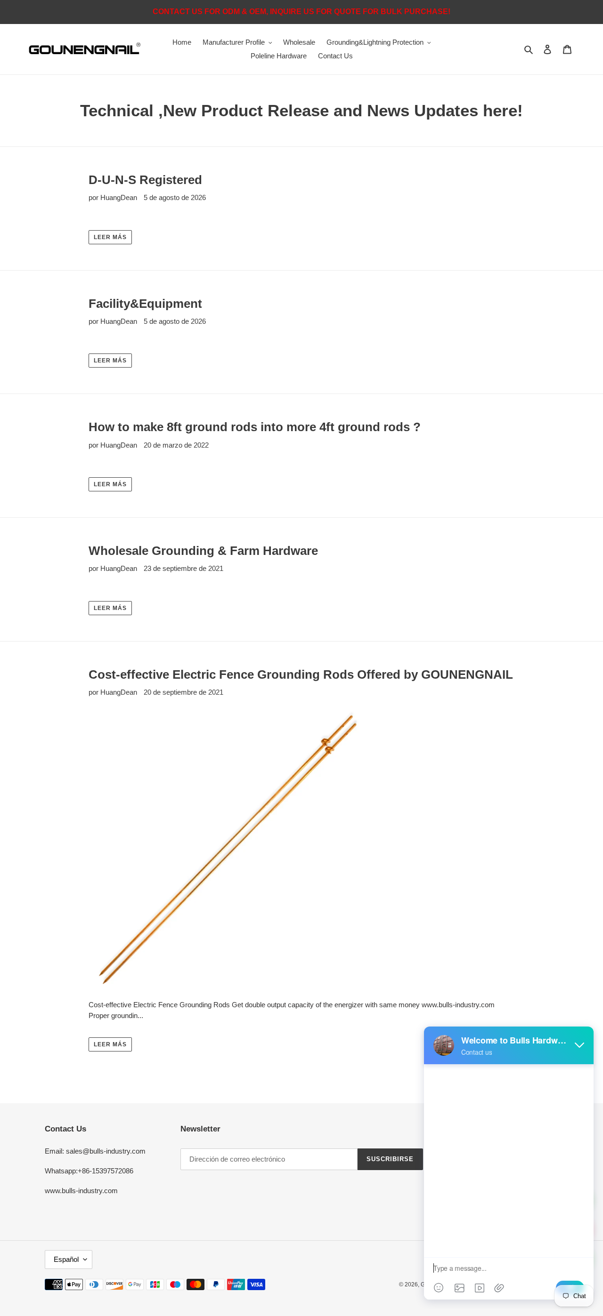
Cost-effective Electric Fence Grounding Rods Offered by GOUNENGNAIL (301, 674)
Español (66, 1259)
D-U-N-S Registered (145, 180)
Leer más (110, 237)
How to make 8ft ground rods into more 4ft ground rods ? (255, 427)
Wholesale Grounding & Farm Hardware (203, 551)
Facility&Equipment (145, 304)
